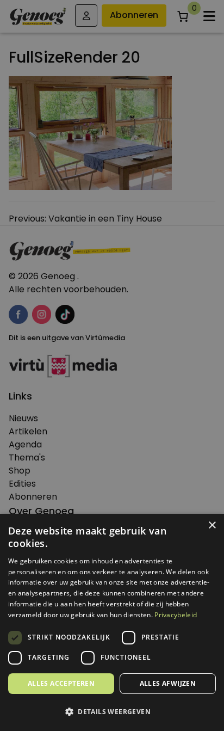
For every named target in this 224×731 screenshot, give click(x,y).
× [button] (212, 525)
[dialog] (112, 365)
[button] (112, 711)
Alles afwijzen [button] (168, 683)
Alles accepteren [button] (61, 683)
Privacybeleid (175, 614)
